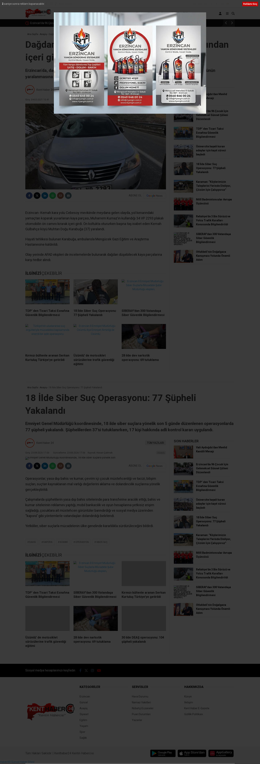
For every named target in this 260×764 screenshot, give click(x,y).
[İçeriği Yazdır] (68, 195)
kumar (64, 542)
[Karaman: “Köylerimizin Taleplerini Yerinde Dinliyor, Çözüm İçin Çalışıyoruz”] (183, 191)
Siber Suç (102, 542)
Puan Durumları (141, 714)
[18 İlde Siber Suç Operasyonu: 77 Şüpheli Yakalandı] (95, 292)
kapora (47, 542)
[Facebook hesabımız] (211, 3)
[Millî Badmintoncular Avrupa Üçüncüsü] (183, 209)
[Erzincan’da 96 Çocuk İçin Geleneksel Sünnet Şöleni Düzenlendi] (183, 121)
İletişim (188, 702)
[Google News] (154, 196)
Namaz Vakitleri (141, 702)
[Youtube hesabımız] (227, 3)
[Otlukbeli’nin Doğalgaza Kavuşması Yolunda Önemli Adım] (183, 261)
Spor (164, 13)
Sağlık (175, 13)
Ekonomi (112, 13)
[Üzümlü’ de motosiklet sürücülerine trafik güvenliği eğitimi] (95, 337)
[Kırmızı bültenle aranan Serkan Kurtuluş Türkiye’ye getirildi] (47, 337)
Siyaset (127, 13)
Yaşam (153, 13)
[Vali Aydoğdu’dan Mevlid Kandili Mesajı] (183, 104)
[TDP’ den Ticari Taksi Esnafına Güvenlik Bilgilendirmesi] (47, 292)
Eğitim (140, 13)
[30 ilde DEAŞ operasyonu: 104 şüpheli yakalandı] (144, 619)
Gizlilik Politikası (193, 714)
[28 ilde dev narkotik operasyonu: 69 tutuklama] (144, 337)
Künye (188, 696)
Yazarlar (137, 720)
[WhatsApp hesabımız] (233, 3)
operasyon (82, 542)
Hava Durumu (140, 696)
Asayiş (98, 13)
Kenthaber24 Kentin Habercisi (74, 753)
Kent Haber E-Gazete (196, 708)
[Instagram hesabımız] (222, 3)
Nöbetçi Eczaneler (143, 708)
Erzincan (68, 13)
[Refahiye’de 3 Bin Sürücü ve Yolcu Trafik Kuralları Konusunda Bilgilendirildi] (183, 226)
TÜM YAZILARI (155, 89)
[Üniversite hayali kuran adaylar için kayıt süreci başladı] (183, 156)
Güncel (85, 13)
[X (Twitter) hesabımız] (216, 3)
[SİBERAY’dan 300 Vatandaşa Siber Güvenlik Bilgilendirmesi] (144, 292)
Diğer (187, 13)
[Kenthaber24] (38, 17)
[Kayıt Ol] (221, 13)
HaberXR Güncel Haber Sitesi (17, 761)
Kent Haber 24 (45, 89)
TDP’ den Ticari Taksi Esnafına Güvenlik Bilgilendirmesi (74, 23)
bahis (32, 542)
